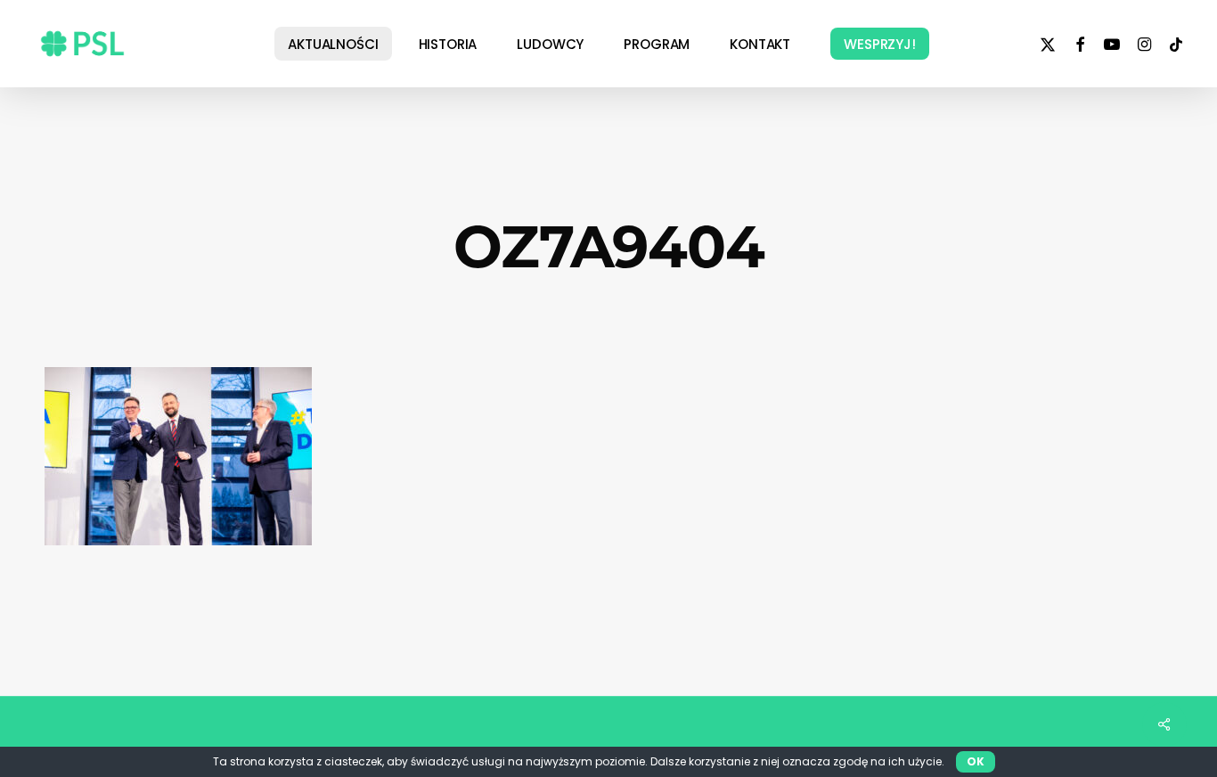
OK (975, 761)
